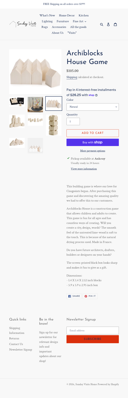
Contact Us (16, 344)
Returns (14, 338)
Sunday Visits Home (86, 384)
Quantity (72, 114)
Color (70, 100)
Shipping (71, 77)
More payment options (92, 151)
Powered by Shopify (108, 384)
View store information (84, 169)
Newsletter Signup (20, 350)
